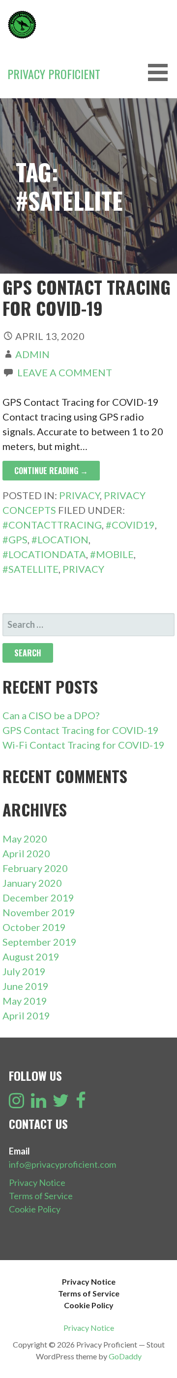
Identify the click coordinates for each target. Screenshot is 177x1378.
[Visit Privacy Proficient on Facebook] (81, 1103)
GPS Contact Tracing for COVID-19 (86, 297)
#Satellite (30, 569)
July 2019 (24, 971)
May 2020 (24, 838)
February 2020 (35, 868)
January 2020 (32, 883)
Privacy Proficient (53, 74)
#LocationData (44, 554)
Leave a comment (64, 372)
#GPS (15, 539)
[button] (161, 72)
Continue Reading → (51, 471)
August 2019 (30, 956)
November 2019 (38, 912)
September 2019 (39, 942)
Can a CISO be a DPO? (50, 715)
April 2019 (26, 1015)
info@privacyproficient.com (62, 1164)
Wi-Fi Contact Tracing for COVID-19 (83, 745)
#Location (59, 539)
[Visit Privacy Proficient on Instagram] (16, 1103)
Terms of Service (41, 1195)
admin (32, 354)
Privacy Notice (37, 1182)
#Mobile (112, 554)
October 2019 (34, 927)
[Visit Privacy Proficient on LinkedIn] (38, 1103)
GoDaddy (125, 1356)
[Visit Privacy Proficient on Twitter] (61, 1103)
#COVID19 (130, 525)
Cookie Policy (34, 1209)
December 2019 (38, 897)
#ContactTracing (52, 525)
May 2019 (24, 1001)
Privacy (79, 495)
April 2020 (26, 853)
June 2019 (25, 986)
